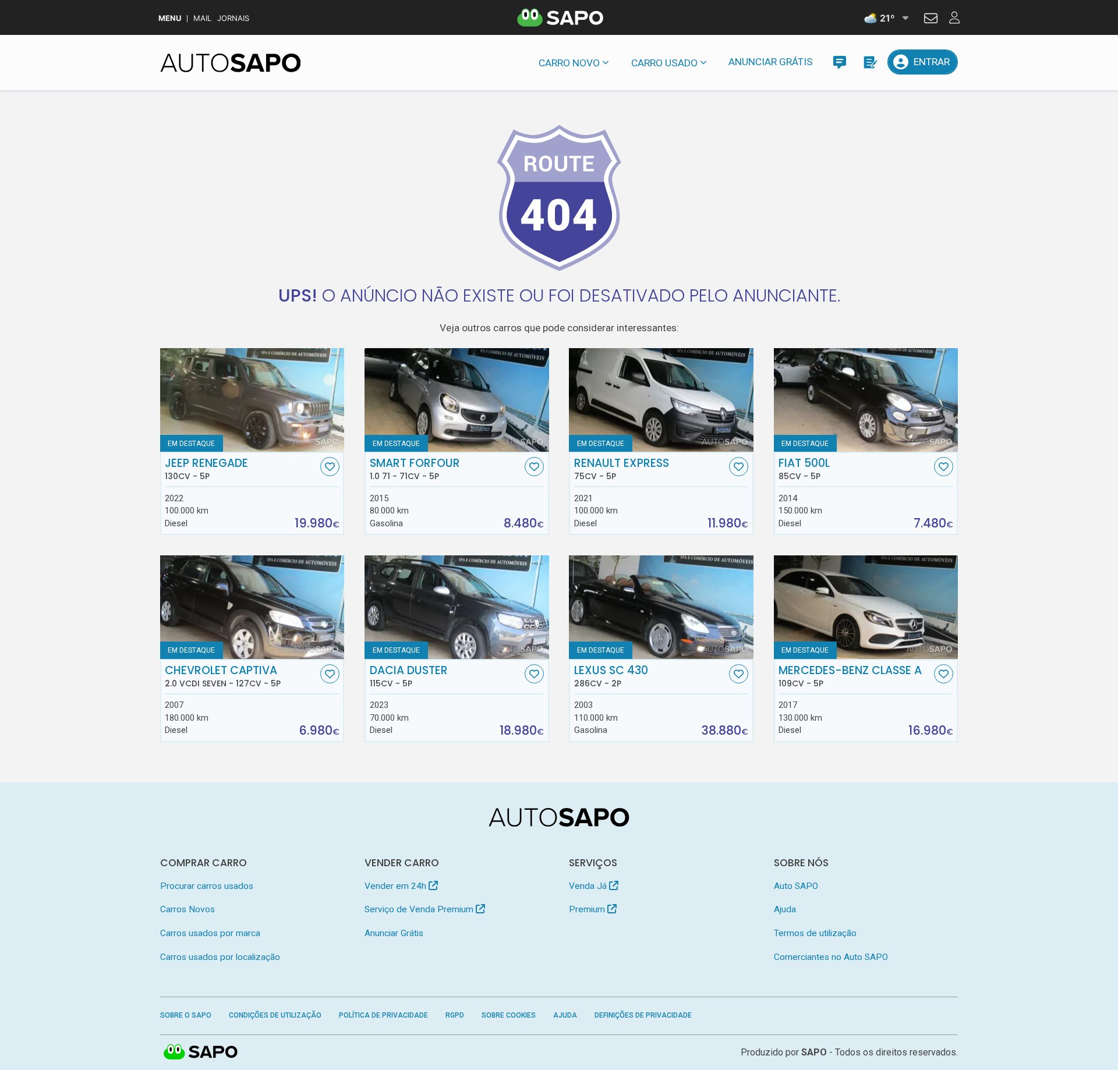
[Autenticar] (930, 20)
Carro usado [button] (664, 63)
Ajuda (785, 909)
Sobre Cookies (509, 1015)
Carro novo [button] (569, 63)
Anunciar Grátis (770, 62)
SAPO (201, 1052)
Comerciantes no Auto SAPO (831, 957)
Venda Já (589, 886)
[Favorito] (329, 466)
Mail (202, 18)
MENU (169, 18)
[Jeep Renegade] (252, 400)
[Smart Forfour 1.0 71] (457, 400)
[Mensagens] (839, 62)
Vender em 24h (397, 886)
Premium (588, 909)
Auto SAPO (796, 886)
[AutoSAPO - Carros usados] (230, 63)
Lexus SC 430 (611, 676)
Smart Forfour (415, 469)
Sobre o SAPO (185, 1015)
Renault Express (621, 469)
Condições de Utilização (275, 1015)
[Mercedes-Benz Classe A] (866, 607)
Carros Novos (187, 909)
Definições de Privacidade (643, 1015)
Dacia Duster (409, 676)
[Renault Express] (661, 400)
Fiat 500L (804, 469)
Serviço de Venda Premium (420, 909)
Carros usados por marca (210, 933)
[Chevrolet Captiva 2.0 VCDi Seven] (252, 607)
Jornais (233, 18)
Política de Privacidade (383, 1015)
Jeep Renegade (206, 469)
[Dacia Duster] (457, 607)
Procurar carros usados (206, 886)
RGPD (454, 1015)
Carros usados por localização (220, 957)
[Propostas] (869, 62)
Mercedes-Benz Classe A (850, 676)
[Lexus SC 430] (661, 607)
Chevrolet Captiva (223, 676)
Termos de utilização (815, 933)
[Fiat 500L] (866, 400)
